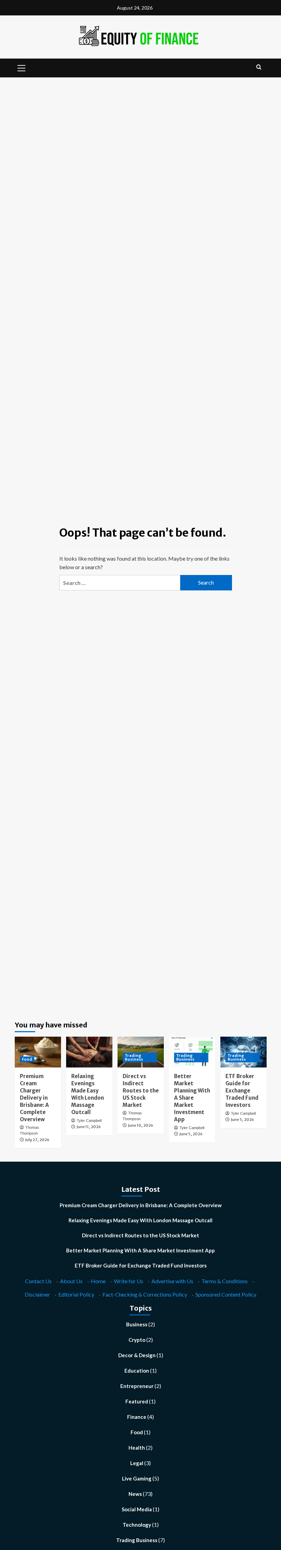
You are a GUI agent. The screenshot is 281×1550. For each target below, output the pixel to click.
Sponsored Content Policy (225, 1294)
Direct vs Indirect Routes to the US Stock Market (141, 1090)
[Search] (259, 67)
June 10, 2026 (140, 1125)
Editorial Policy (76, 1294)
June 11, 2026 (88, 1126)
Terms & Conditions (224, 1281)
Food (27, 1059)
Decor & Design (137, 1355)
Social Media (137, 1509)
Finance (136, 1417)
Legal (136, 1463)
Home (98, 1281)
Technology (137, 1525)
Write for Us (128, 1281)
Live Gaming (136, 1478)
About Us (71, 1281)
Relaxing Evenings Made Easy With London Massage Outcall (140, 1220)
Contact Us (38, 1281)
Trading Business (134, 1057)
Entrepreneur (137, 1386)
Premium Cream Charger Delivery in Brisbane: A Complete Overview (34, 1098)
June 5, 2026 (191, 1134)
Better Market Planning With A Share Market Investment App (192, 1098)
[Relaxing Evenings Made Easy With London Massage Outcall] (89, 1052)
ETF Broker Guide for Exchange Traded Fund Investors (241, 1090)
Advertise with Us (172, 1281)
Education (136, 1370)
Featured (136, 1401)
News (135, 1494)
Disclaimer (37, 1294)
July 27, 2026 (37, 1139)
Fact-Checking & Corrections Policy (144, 1294)
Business (136, 1324)
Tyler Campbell (89, 1120)
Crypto (137, 1340)
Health (137, 1448)
